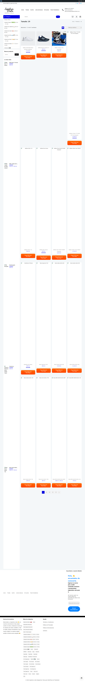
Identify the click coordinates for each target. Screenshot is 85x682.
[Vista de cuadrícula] (63, 28)
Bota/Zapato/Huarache (28, 627)
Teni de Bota (31, 664)
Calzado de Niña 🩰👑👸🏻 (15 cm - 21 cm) (31, 641)
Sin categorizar (26, 659)
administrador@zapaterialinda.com (72, 11)
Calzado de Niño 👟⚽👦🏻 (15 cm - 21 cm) (31, 644)
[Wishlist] (72, 16)
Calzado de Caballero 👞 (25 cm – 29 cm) (11, 27)
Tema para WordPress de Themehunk (51, 680)
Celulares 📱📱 (7, 47)
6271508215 (71, 8)
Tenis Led (35, 671)
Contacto (45, 630)
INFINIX (25, 651)
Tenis (31, 671)
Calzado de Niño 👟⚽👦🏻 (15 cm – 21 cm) (11, 36)
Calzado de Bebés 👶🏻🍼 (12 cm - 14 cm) (31, 634)
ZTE (24, 676)
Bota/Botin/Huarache (28, 624)
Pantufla (37, 651)
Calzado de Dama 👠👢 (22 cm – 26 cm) (11, 31)
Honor (32, 649)
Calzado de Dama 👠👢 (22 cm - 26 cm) (31, 639)
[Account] (76, 16)
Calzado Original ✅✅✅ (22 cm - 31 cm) (31, 646)
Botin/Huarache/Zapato (28, 629)
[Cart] (80, 17)
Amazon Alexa (7, 19)
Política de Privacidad (48, 625)
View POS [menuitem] (80, 1)
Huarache (36, 649)
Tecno (38, 659)
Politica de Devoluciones (48, 627)
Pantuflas (25, 654)
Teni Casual (26, 661)
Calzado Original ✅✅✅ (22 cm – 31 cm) (11, 23)
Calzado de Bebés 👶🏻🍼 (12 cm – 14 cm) (11, 44)
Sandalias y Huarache (32, 656)
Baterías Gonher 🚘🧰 (28, 622)
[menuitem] (1, 1)
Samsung (25, 656)
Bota (34, 622)
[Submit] (58, 17)
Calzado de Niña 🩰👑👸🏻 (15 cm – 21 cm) (11, 40)
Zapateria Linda (32, 680)
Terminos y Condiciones (48, 622)
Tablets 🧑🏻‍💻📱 (33, 659)
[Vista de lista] (66, 28)
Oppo (33, 651)
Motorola (29, 651)
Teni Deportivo (32, 666)
